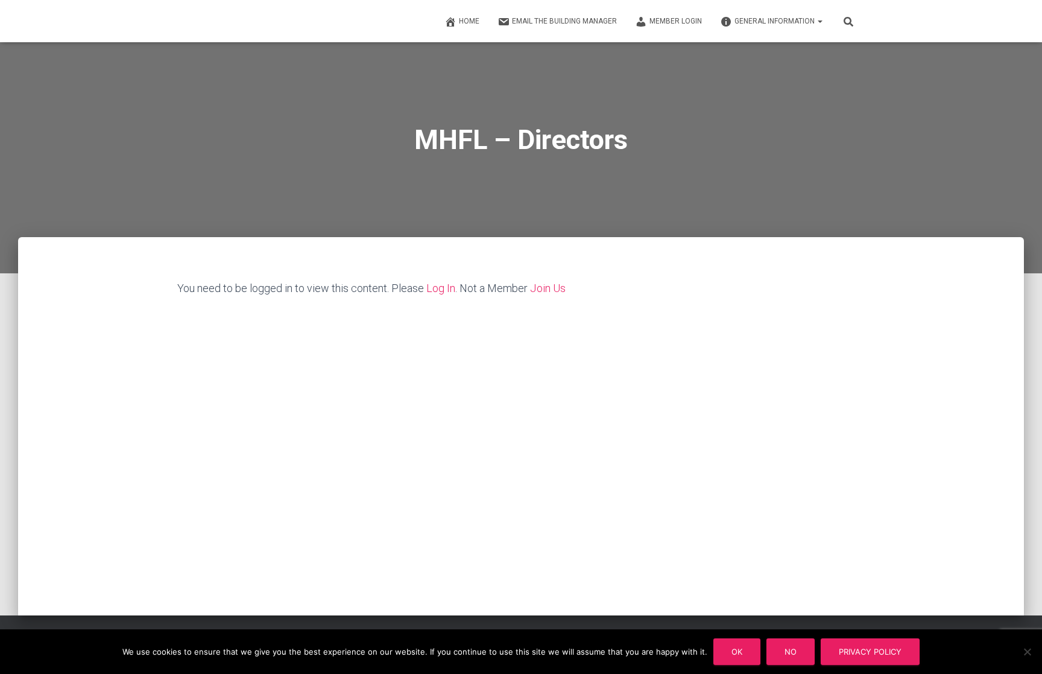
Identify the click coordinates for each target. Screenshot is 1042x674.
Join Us (548, 288)
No (791, 652)
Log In (440, 288)
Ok (736, 652)
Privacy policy (870, 652)
